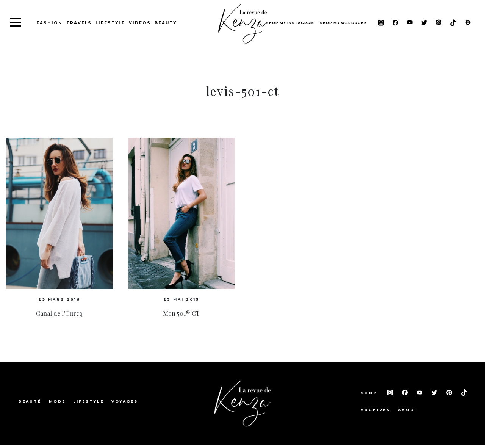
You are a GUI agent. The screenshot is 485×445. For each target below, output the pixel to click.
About (408, 409)
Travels (79, 22)
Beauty (166, 22)
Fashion (49, 22)
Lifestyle (110, 22)
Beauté (29, 401)
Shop (370, 393)
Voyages (124, 401)
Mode (57, 401)
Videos (140, 22)
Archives (375, 409)
